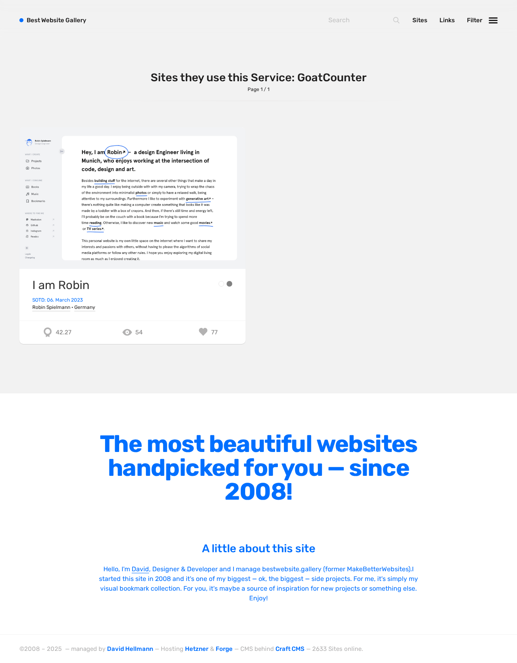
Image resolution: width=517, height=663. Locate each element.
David (140, 569)
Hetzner (196, 648)
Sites (419, 20)
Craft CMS (290, 648)
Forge (224, 648)
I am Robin (61, 285)
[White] (221, 284)
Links (447, 20)
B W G (56, 20)
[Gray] (229, 284)
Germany (84, 307)
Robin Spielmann (51, 307)
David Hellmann (130, 648)
